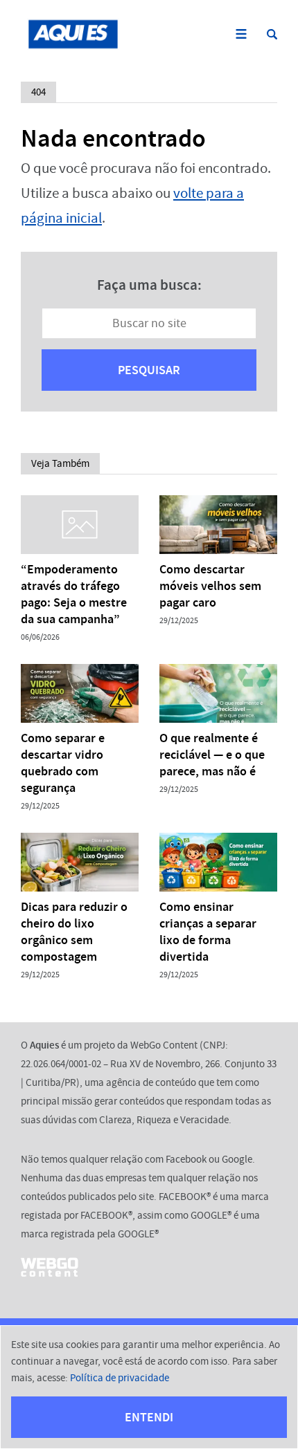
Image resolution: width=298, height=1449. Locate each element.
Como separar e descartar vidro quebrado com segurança (63, 763)
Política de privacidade (119, 1378)
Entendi (149, 1417)
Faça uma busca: (149, 285)
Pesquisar (149, 370)
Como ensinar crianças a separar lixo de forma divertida (207, 931)
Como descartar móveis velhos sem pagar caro (210, 586)
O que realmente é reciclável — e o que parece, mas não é (212, 754)
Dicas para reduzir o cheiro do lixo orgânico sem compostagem (74, 931)
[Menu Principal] (241, 34)
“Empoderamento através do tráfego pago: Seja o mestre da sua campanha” (74, 594)
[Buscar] (272, 34)
